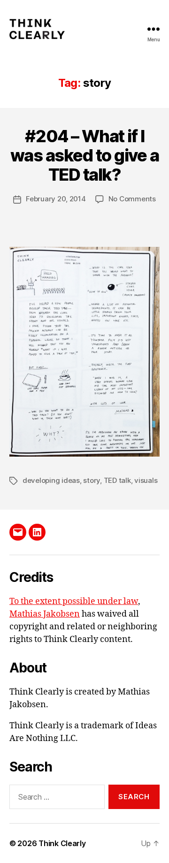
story (91, 480)
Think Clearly (62, 843)
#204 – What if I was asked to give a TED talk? (84, 155)
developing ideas (51, 480)
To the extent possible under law (73, 601)
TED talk (117, 480)
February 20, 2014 (56, 198)
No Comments (132, 198)
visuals (145, 480)
